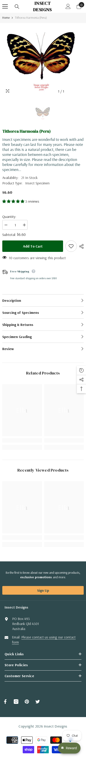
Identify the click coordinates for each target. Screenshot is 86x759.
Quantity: (9, 216)
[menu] (5, 6)
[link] (22, 440)
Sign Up (43, 590)
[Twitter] (37, 701)
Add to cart (33, 246)
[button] (13, 201)
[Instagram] (16, 701)
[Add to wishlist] (71, 246)
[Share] (80, 246)
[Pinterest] (27, 701)
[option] (43, 59)
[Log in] (68, 6)
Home (6, 17)
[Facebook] (5, 701)
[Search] (17, 6)
